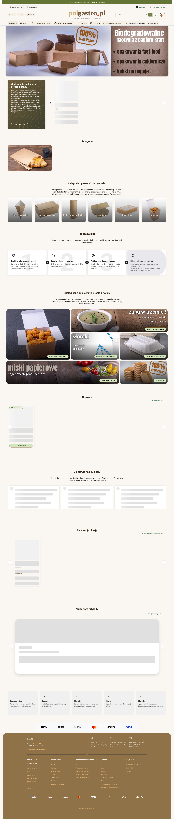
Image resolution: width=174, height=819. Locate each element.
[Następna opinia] (164, 492)
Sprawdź (20, 221)
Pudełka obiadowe (32, 768)
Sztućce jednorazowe (82, 777)
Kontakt (103, 771)
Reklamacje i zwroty (107, 781)
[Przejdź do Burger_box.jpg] (100, 210)
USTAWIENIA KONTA (132, 765)
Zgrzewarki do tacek (82, 774)
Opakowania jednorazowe (24, 648)
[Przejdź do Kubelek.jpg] (154, 210)
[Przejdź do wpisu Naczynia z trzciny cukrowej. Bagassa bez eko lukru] (87, 631)
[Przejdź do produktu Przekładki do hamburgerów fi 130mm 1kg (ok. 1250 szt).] (66, 92)
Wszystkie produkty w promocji (151, 533)
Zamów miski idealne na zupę (155, 329)
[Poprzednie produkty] (50, 103)
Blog (22, 15)
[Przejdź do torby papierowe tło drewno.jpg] (30, 158)
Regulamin (104, 774)
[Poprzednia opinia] (10, 492)
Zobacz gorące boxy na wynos (57, 356)
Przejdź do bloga (153, 614)
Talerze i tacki (31, 775)
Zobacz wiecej (160, 380)
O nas (13, 15)
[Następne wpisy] (162, 646)
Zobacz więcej (156, 400)
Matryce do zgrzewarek (83, 771)
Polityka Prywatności (107, 777)
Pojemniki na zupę (32, 778)
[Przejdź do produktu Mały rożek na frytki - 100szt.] (27, 551)
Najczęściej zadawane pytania (110, 787)
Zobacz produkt (21, 445)
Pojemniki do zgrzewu (82, 765)
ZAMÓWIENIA (130, 768)
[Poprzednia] (4, 2)
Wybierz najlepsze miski (108, 380)
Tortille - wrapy (55, 777)
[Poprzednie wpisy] (12, 646)
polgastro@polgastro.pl (158, 7)
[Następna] (170, 2)
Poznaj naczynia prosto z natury (155, 356)
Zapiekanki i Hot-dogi (57, 784)
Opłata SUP (30, 15)
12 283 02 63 (142, 7)
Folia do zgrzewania (82, 768)
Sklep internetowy (86, 808)
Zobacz (29, 170)
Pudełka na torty (31, 788)
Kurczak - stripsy (56, 771)
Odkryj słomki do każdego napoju (105, 356)
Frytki (53, 781)
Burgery (53, 768)
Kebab (53, 765)
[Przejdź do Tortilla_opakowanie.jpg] (74, 210)
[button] (150, 15)
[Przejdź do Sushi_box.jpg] (127, 210)
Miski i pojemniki (31, 772)
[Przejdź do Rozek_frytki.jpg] (20, 210)
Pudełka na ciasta (32, 785)
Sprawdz (127, 221)
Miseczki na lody (31, 781)
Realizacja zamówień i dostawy (110, 784)
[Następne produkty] (164, 103)
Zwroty (128, 771)
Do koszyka (66, 122)
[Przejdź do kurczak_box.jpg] (47, 210)
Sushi (53, 774)
